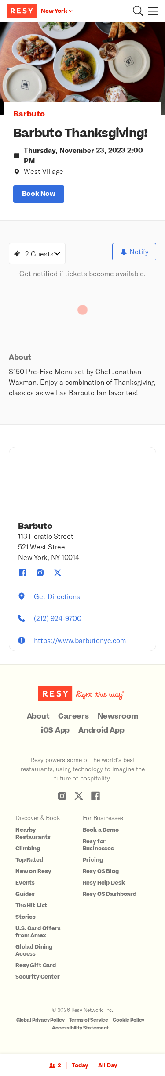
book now (38, 194)
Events (25, 883)
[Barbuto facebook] (22, 572)
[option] (82, 68)
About (38, 716)
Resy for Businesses (98, 845)
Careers (73, 716)
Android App (101, 730)
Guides (25, 894)
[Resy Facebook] (95, 795)
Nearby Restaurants (32, 833)
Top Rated (29, 860)
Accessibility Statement (80, 1028)
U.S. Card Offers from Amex (38, 931)
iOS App (55, 730)
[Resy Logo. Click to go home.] (23, 11)
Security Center (37, 977)
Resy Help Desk (104, 883)
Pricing (93, 860)
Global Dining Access (33, 950)
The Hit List (31, 906)
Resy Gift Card (35, 965)
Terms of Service (89, 1020)
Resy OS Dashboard (109, 894)
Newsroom (118, 716)
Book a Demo (101, 830)
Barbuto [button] (29, 114)
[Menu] (150, 11)
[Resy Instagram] (62, 795)
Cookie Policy (128, 1020)
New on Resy (33, 871)
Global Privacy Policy (40, 1020)
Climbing (27, 848)
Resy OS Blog (101, 871)
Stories (25, 917)
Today (80, 1065)
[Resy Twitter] (78, 795)
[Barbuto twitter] (57, 572)
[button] (138, 11)
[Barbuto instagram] (40, 572)
